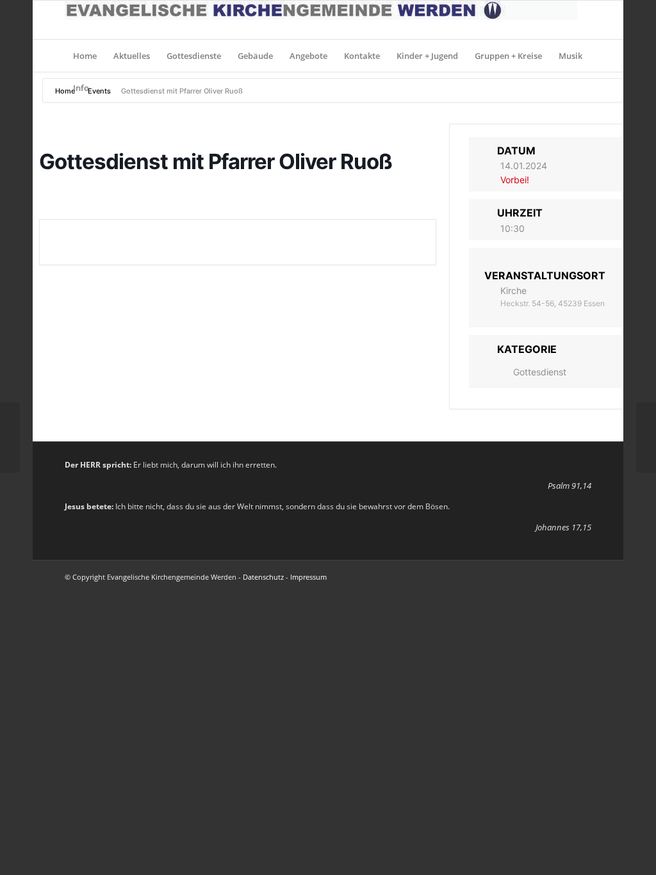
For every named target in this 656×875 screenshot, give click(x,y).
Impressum (308, 577)
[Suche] (583, 88)
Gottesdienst (539, 371)
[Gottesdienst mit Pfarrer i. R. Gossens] (10, 437)
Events (99, 90)
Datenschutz (263, 577)
